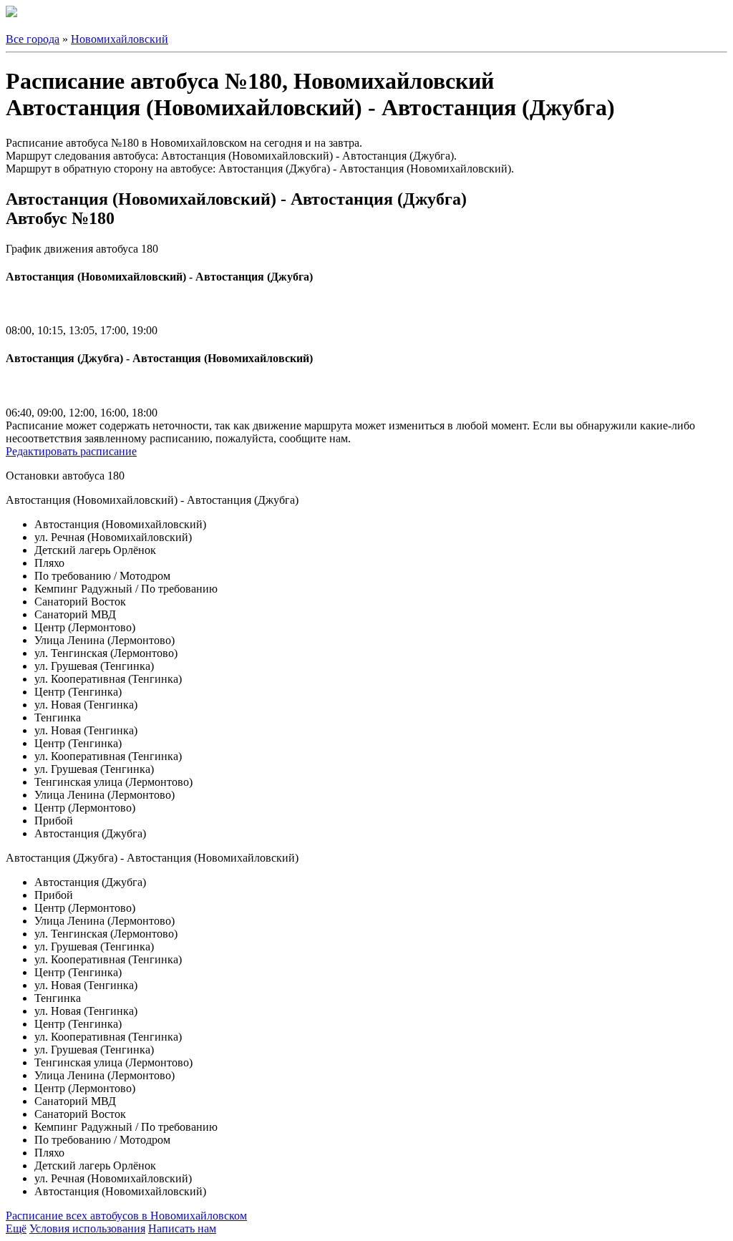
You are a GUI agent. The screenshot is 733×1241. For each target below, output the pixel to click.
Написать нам (182, 1228)
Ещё (16, 1228)
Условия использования (87, 1228)
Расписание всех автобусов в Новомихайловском (126, 1216)
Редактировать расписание (71, 451)
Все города (32, 39)
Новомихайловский (119, 39)
